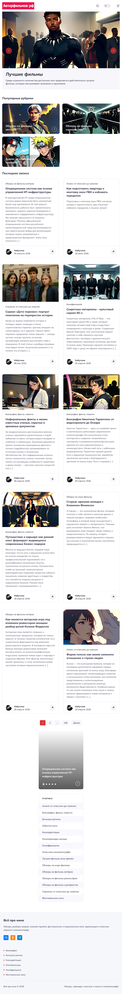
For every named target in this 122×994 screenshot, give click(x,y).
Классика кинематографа (56, 852)
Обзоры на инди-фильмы (79, 497)
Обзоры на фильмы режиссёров (59, 878)
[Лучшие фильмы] (61, 51)
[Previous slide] (9, 51)
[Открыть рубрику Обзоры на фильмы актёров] (31, 119)
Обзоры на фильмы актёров (20, 183)
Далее (76, 723)
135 (65, 723)
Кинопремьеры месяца (54, 839)
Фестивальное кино (53, 898)
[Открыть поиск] (97, 5)
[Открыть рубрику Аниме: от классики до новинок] (31, 152)
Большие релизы (51, 819)
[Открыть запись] (30, 218)
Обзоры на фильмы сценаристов (60, 884)
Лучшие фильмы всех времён (58, 858)
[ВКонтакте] (6, 937)
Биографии (11, 950)
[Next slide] (113, 51)
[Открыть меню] (118, 5)
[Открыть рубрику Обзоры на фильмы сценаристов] (91, 119)
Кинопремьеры (13, 965)
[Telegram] (19, 937)
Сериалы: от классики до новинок (23, 306)
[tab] (43, 784)
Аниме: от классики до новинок (82, 183)
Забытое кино (49, 825)
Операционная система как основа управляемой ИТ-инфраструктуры (59, 772)
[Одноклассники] (12, 937)
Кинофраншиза (74, 304)
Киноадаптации (51, 832)
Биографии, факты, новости (19, 414)
